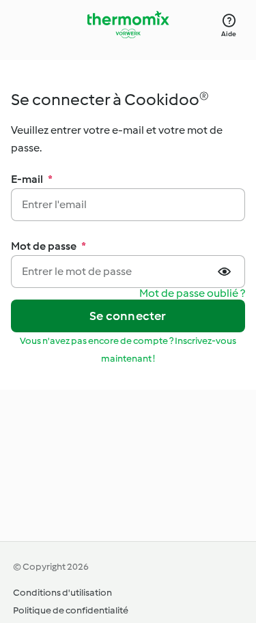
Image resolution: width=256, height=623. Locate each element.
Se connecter (127, 315)
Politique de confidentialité (70, 610)
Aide (228, 33)
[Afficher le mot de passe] (226, 271)
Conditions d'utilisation (62, 592)
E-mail (32, 179)
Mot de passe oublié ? (192, 294)
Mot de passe (48, 246)
